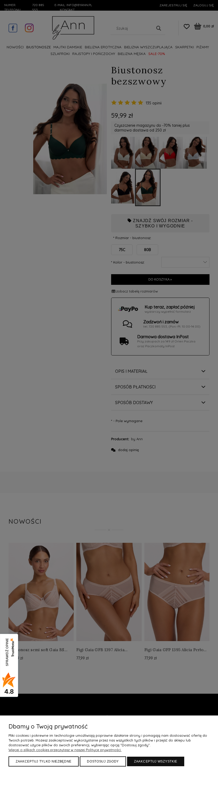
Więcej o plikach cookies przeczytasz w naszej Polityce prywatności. (65, 750)
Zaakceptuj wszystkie (155, 761)
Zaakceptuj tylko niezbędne (44, 761)
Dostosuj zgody (103, 761)
